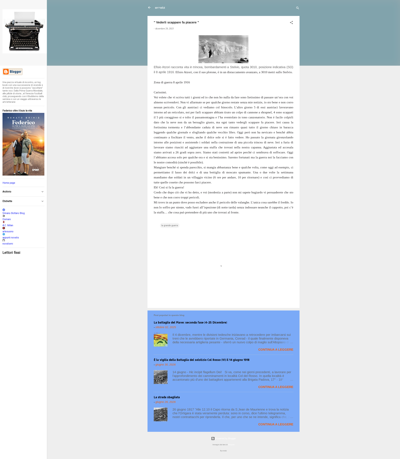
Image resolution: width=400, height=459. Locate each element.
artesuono (7, 231)
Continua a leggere (275, 349)
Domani (6, 219)
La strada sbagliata (167, 397)
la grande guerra (169, 225)
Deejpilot (231, 445)
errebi (160, 7)
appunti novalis (10, 237)
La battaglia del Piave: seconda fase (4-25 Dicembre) (190, 322)
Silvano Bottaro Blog (13, 213)
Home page (8, 182)
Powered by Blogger (225, 438)
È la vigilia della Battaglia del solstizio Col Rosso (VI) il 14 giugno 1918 (201, 359)
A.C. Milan (7, 225)
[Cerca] (298, 8)
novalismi (7, 243)
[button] (291, 23)
